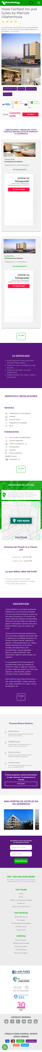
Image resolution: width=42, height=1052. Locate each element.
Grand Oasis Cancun (21, 917)
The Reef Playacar (21, 950)
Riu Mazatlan (21, 920)
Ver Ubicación (14, 31)
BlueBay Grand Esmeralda (21, 943)
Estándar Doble (9, 159)
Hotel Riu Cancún (21, 926)
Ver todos (21, 468)
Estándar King (9, 256)
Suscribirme (21, 861)
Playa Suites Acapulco (21, 953)
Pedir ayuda (21, 784)
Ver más (21, 696)
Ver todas (21, 335)
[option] (19, 199)
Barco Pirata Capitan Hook (21, 906)
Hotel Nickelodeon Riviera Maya (21, 923)
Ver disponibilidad (19, 189)
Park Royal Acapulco (21, 946)
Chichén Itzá (21, 903)
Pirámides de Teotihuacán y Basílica (21, 900)
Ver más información (19, 169)
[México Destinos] (10, 3)
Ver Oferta (30, 114)
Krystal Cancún (21, 930)
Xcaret (21, 894)
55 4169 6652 (25, 185)
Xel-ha (21, 897)
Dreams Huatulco (21, 940)
